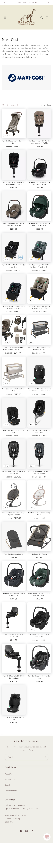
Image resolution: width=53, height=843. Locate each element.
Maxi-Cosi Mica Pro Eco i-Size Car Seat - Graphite (39, 472)
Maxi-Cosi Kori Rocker (39, 554)
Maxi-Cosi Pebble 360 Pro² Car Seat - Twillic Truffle (13, 225)
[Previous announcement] (4, 2)
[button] (5, 17)
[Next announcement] (48, 2)
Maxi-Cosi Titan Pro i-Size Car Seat (13, 431)
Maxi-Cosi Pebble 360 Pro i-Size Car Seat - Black (14, 594)
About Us (8, 774)
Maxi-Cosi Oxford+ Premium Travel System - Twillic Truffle (13, 349)
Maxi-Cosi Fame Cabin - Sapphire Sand (14, 142)
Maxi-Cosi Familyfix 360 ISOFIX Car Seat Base (14, 677)
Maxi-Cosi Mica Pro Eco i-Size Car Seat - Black (14, 472)
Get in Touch (10, 779)
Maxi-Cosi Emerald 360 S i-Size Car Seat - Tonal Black (14, 307)
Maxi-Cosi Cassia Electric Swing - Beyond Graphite (13, 514)
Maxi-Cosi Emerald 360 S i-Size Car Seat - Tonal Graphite (39, 266)
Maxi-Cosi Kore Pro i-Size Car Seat (13, 718)
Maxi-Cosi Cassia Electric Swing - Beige (39, 514)
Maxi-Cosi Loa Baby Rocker (13, 554)
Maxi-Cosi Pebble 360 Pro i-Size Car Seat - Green (39, 594)
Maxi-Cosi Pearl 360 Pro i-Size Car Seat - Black (39, 431)
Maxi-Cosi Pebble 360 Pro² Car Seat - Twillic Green (39, 225)
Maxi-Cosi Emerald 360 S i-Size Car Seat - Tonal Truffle (39, 307)
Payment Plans (11, 791)
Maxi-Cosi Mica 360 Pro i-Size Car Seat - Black (14, 266)
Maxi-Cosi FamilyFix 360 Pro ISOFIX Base (14, 636)
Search (7, 785)
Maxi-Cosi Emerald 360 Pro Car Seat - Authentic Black (14, 183)
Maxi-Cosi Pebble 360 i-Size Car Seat (39, 677)
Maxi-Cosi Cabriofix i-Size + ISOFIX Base (39, 636)
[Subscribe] (45, 757)
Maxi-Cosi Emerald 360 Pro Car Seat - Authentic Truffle (39, 142)
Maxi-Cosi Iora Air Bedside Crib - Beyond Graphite (39, 349)
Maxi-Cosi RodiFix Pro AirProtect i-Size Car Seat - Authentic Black (39, 390)
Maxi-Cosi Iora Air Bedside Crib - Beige (13, 390)
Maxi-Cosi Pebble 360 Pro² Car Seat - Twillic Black (39, 183)
